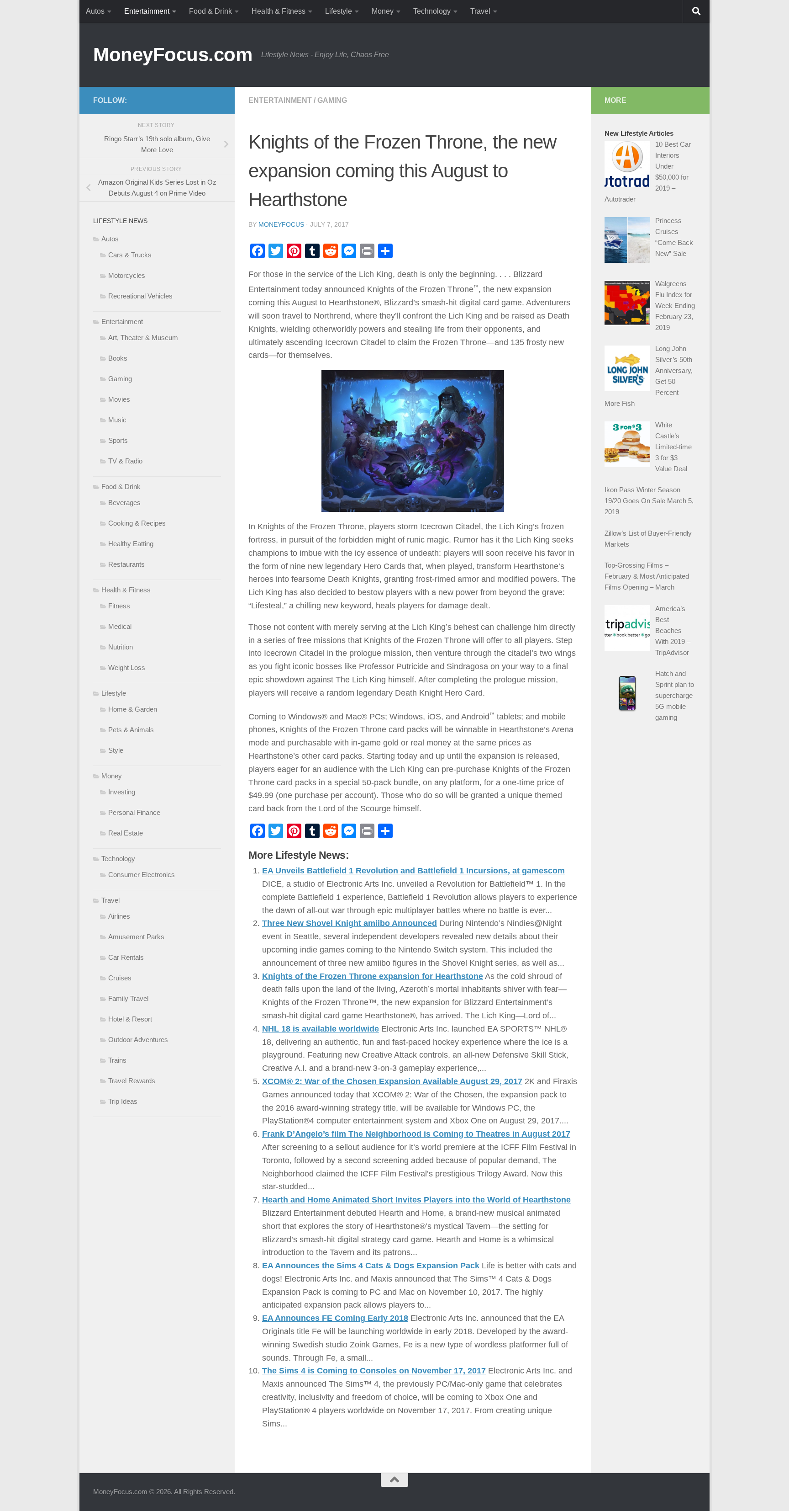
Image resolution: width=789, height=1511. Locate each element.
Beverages (124, 502)
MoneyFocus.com (172, 54)
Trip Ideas (122, 1101)
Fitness (119, 606)
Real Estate (125, 833)
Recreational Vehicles (140, 296)
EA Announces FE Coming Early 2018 (335, 1318)
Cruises (120, 978)
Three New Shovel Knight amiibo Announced (349, 923)
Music (117, 420)
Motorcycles (126, 275)
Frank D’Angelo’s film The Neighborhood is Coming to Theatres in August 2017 (416, 1134)
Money (383, 11)
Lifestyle (338, 11)
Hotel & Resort (130, 1019)
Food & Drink (210, 11)
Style (115, 750)
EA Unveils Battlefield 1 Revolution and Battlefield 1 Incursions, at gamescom (413, 870)
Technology (432, 11)
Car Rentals (126, 957)
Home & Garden (132, 709)
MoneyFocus (281, 224)
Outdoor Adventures (138, 1039)
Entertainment (146, 11)
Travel (480, 11)
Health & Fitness (278, 11)
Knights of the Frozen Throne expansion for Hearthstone (372, 976)
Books (117, 358)
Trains (117, 1060)
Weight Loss (126, 667)
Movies (119, 399)
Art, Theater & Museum (143, 337)
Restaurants (126, 564)
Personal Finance (134, 812)
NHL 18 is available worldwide (320, 1028)
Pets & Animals (131, 730)
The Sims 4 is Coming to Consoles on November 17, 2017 (374, 1370)
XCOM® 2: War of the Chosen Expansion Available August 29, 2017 (392, 1081)
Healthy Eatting (130, 544)
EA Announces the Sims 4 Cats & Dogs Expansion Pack (370, 1265)
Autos (95, 11)
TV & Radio (125, 461)
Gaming (332, 100)
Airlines (119, 916)
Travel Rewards (131, 1081)
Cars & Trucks (130, 255)
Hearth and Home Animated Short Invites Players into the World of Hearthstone (416, 1199)
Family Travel (128, 998)
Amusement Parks (136, 937)
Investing (121, 792)
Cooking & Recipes (137, 523)
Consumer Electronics (141, 874)
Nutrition (120, 647)
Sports (118, 440)
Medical (120, 626)
